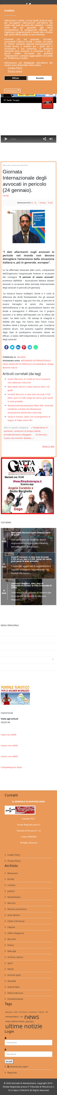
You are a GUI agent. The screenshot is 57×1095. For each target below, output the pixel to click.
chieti (15, 1012)
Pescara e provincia (16, 909)
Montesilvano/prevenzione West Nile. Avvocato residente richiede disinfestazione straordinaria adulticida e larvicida (30, 409)
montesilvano (12, 1016)
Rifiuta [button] (15, 78)
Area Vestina (13, 915)
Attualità (21, 357)
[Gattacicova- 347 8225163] (28, 485)
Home (6, 639)
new (21, 1017)
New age (11, 951)
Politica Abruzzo (15, 993)
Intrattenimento (11, 660)
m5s (46, 1012)
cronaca (11, 885)
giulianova (33, 1012)
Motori (10, 969)
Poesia (10, 945)
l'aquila (41, 1012)
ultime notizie (10, 367)
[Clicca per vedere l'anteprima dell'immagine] (28, 226)
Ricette (10, 879)
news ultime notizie (15, 1021)
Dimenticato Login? (19, 1066)
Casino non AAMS (8, 734)
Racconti (11, 939)
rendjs (6, 195)
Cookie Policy (13, 854)
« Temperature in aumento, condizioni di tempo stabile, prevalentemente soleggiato (26, 431)
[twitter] (30, 3)
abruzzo (8, 1012)
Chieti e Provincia (15, 921)
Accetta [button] (40, 78)
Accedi (9, 1061)
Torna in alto (48, 446)
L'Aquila (11, 927)
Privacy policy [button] (15, 71)
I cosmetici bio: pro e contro (17, 632)
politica (11, 891)
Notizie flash (13, 987)
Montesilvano (14, 897)
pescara (29, 1021)
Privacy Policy (13, 860)
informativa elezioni (13, 653)
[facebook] (26, 3)
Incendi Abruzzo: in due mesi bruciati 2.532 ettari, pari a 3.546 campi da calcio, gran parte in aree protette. (30, 398)
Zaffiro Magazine (15, 933)
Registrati (12, 1072)
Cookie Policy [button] (15, 68)
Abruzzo (11, 903)
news (51, 364)
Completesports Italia (11, 767)
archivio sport (14, 975)
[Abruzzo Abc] (28, 695)
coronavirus (23, 1012)
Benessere (12, 873)
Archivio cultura (15, 957)
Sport (10, 963)
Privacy (6, 646)
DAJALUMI (8, 674)
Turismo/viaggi (10, 667)
